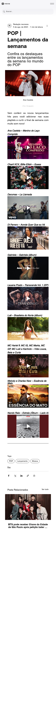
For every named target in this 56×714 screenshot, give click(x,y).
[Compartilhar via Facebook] (8, 475)
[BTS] (28, 507)
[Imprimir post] (34, 475)
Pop (9, 467)
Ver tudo (45, 489)
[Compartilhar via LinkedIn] (21, 475)
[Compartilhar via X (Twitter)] (15, 475)
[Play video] (28, 147)
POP (11, 461)
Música (35, 461)
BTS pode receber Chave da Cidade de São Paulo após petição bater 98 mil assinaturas (28, 525)
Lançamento (22, 461)
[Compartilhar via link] (28, 475)
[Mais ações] (47, 25)
